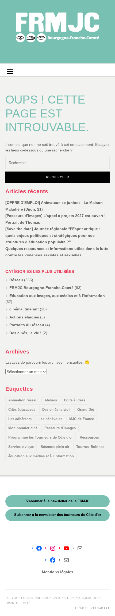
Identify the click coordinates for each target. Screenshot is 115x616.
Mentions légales (57, 572)
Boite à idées (74, 400)
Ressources (89, 437)
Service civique (21, 447)
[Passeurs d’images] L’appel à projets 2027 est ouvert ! (55, 216)
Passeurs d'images (60, 428)
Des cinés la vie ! (56, 410)
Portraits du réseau (26, 325)
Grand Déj (85, 410)
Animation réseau (22, 400)
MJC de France (81, 419)
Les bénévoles (50, 419)
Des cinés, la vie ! (25, 333)
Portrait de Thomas (22, 222)
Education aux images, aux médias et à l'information (57, 296)
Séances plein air (55, 447)
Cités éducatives (21, 410)
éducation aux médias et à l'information (41, 456)
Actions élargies (24, 317)
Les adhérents (20, 419)
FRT (107, 608)
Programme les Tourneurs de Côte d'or (40, 437)
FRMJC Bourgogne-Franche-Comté (41, 288)
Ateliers (50, 400)
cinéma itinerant (24, 309)
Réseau (16, 280)
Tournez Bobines (90, 447)
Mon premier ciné (22, 428)
